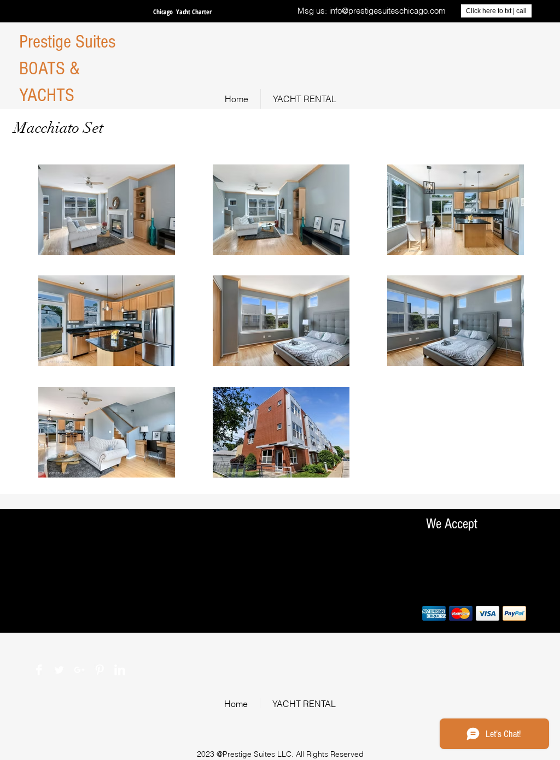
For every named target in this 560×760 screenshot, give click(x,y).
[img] (434, 613)
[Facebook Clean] (38, 669)
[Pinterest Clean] (99, 669)
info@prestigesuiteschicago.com (387, 10)
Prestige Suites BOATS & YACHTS (67, 68)
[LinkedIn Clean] (119, 669)
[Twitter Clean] (59, 669)
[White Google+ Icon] (79, 669)
